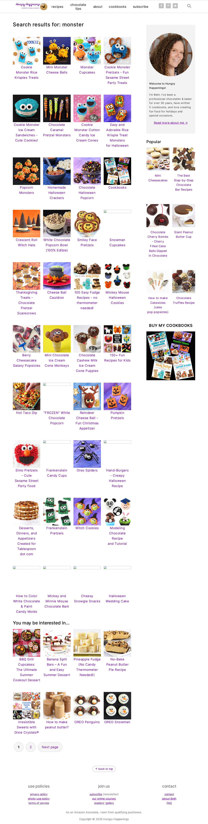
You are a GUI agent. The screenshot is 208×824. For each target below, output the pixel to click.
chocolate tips (78, 7)
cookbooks (117, 7)
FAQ (169, 803)
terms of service (38, 803)
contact (169, 794)
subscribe (141, 7)
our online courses (104, 798)
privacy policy (38, 794)
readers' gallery (104, 803)
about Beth (169, 798)
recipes (57, 7)
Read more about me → (171, 122)
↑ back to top (104, 768)
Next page (50, 747)
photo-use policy (38, 798)
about (98, 7)
